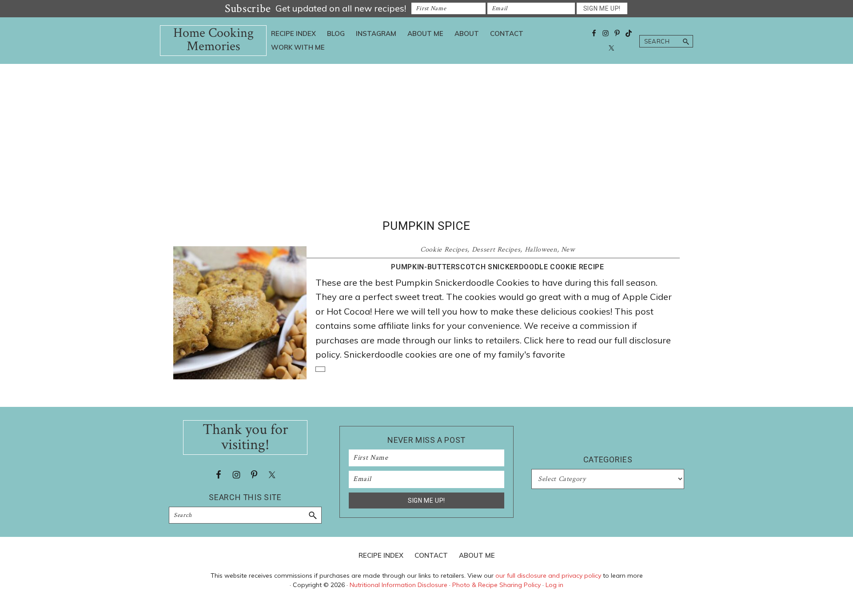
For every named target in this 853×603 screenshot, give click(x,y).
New (568, 249)
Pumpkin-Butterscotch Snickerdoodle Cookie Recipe (497, 267)
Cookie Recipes (443, 249)
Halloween (541, 249)
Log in (554, 585)
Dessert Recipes (496, 249)
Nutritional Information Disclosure (398, 585)
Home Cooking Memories (213, 39)
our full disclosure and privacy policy (548, 575)
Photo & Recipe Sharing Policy (496, 585)
